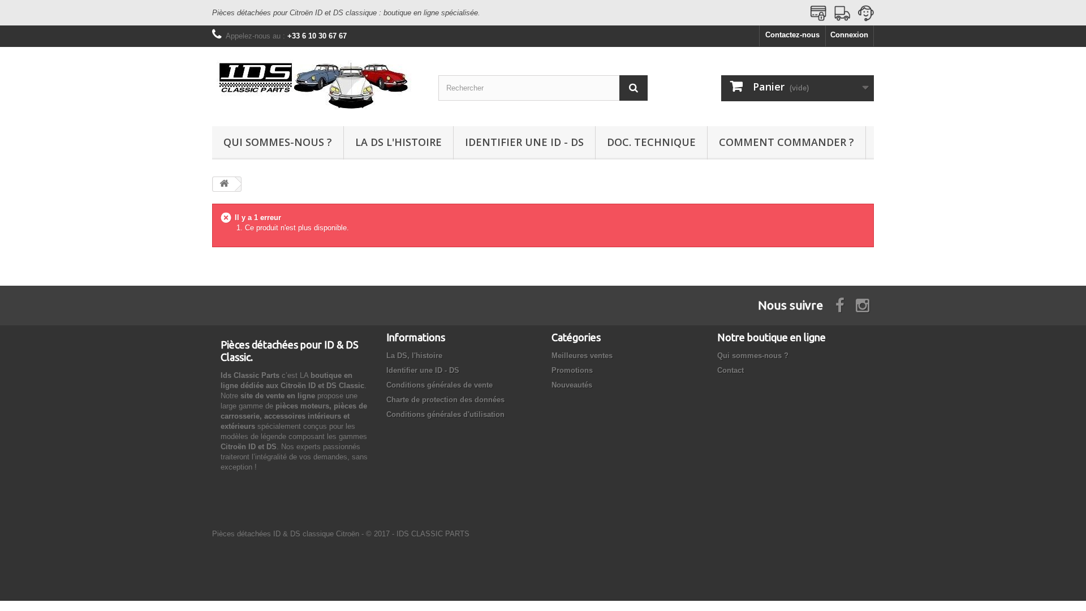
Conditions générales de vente (439, 385)
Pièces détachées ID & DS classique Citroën (285, 534)
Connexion (849, 35)
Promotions (572, 370)
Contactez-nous (792, 35)
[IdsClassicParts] (316, 83)
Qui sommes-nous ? (277, 142)
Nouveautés (571, 385)
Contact (730, 370)
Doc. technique (651, 142)
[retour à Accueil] (224, 184)
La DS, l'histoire (414, 355)
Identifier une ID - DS (524, 142)
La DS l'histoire (398, 142)
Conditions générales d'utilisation (445, 414)
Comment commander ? (786, 142)
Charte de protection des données (445, 399)
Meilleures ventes (582, 355)
